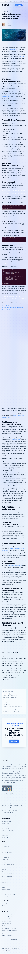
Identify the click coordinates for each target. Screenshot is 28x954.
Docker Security (5, 835)
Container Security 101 (7, 874)
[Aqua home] (5, 5)
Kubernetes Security (9, 652)
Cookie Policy (16, 948)
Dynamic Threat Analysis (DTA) (9, 928)
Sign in (5, 1)
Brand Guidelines (6, 889)
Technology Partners (7, 844)
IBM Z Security (5, 837)
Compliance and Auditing (8, 807)
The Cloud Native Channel (8, 864)
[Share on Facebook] (3, 694)
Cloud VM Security (6, 926)
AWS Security (5, 826)
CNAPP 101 (4, 869)
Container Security (6, 919)
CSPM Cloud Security (7, 916)
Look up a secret (7, 702)
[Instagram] (16, 794)
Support (15, 1)
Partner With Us (5, 846)
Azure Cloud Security (7, 828)
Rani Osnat (9, 24)
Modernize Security (6, 803)
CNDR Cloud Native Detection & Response (12, 805)
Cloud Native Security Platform (9, 914)
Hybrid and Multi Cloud (7, 812)
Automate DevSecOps (7, 800)
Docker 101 (4, 862)
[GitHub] (12, 794)
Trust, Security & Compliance (8, 892)
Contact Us (4, 905)
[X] (6, 794)
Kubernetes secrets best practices (11, 709)
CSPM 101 (4, 871)
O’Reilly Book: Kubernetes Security (10, 867)
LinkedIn (4, 679)
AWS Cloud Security (6, 859)
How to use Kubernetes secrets (10, 697)
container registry (6, 96)
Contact (10, 1)
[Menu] (24, 5)
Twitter (8, 679)
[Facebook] (19, 794)
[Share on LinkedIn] (10, 694)
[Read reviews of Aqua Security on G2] (14, 788)
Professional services (7, 896)
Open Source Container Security (9, 933)
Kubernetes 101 (5, 857)
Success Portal (5, 907)
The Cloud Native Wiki (7, 855)
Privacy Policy (4, 948)
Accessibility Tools (6, 950)
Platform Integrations (7, 935)
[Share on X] (6, 694)
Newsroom (4, 885)
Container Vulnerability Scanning (9, 930)
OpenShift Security (6, 823)
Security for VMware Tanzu (8, 833)
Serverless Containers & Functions (10, 810)
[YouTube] (9, 794)
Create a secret (7, 699)
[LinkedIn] (3, 794)
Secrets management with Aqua (11, 711)
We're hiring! (21, 1)
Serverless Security (6, 923)
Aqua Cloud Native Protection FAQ (10, 894)
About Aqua (4, 882)
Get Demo (14, 741)
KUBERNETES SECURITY (15, 650)
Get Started (18, 5)
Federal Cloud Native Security (9, 815)
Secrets (16, 652)
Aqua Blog (6, 11)
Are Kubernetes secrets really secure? (12, 706)
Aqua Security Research (7, 852)
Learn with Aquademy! (7, 876)
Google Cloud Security (7, 830)
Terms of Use (10, 948)
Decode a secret (7, 704)
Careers (4, 887)
